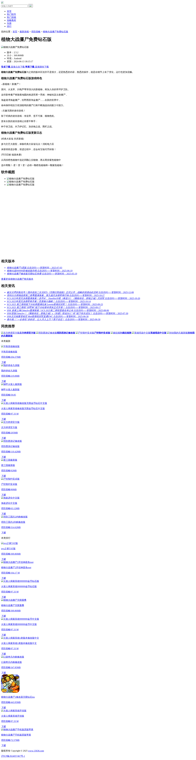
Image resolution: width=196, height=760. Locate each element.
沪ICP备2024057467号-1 (13, 756)
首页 (9, 11)
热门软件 (11, 14)
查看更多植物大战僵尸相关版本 (17, 279)
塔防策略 (35, 31)
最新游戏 (24, 31)
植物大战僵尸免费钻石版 (55, 31)
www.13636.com (36, 751)
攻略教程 (11, 20)
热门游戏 (11, 17)
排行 (9, 26)
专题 (9, 23)
